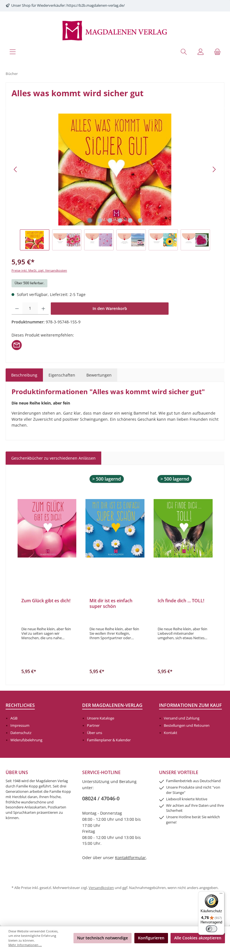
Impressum (19, 725)
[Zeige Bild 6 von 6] (140, 220)
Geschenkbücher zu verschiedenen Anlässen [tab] (53, 458)
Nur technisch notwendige (102, 937)
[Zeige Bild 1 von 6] (90, 220)
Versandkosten (101, 887)
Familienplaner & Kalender (109, 740)
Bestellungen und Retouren (187, 725)
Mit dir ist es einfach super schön (110, 603)
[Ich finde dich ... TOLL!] (183, 528)
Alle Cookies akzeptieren (197, 937)
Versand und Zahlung (181, 718)
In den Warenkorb (110, 308)
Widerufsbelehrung (26, 740)
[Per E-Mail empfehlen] (16, 344)
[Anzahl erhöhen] (43, 308)
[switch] (211, 928)
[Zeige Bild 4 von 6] (120, 220)
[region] (115, 182)
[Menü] (13, 51)
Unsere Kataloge (100, 718)
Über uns (94, 732)
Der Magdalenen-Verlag (112, 705)
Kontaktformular (130, 857)
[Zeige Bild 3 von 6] (110, 220)
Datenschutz (20, 732)
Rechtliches (20, 705)
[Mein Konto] (201, 51)
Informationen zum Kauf (190, 705)
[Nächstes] (214, 169)
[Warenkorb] (217, 51)
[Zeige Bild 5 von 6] (130, 220)
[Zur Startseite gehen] (115, 30)
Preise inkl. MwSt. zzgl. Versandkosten (39, 270)
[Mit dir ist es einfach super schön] (115, 528)
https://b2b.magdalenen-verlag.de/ (95, 5)
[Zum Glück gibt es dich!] (47, 528)
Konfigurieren (151, 937)
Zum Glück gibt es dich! (45, 601)
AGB (13, 718)
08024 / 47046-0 (100, 798)
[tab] (24, 375)
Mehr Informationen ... (25, 945)
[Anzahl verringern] (17, 308)
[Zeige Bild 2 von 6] (100, 220)
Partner (93, 725)
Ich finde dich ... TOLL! (181, 601)
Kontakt (170, 732)
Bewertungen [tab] (99, 375)
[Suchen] (184, 51)
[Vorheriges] (16, 169)
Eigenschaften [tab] (62, 375)
